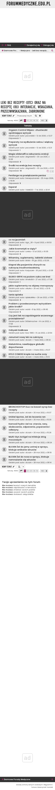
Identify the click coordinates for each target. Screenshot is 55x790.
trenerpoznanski (32, 178)
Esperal (13, 187)
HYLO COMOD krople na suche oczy (28, 354)
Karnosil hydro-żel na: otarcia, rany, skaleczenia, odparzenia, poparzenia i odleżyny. (29, 426)
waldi (27, 309)
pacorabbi (30, 136)
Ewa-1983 (29, 333)
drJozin (28, 340)
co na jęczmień (17, 239)
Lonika (28, 251)
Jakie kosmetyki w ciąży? (23, 248)
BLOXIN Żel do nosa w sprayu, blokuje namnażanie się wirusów (29, 458)
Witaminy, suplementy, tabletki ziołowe (30, 257)
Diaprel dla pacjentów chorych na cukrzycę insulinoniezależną (27, 266)
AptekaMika (30, 297)
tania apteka (16, 294)
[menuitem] (8, 45)
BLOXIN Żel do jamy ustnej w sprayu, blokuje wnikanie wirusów (28, 448)
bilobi (27, 260)
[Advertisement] (27, 25)
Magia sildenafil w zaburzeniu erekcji (29, 154)
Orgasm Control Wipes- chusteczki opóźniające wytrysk (28, 131)
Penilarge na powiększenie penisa (27, 175)
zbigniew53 (30, 156)
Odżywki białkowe (18, 330)
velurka (28, 288)
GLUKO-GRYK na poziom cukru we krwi (29, 276)
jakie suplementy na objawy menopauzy (31, 285)
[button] (21, 120)
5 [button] (37, 120)
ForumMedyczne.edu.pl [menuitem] (28, 3)
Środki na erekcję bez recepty (25, 165)
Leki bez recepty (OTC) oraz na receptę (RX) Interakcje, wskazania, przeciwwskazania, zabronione (27, 106)
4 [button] (34, 120)
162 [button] (42, 120)
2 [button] (27, 120)
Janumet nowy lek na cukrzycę (26, 337)
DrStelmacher (31, 321)
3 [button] (30, 120)
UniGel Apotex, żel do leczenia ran (27, 416)
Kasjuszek (29, 270)
